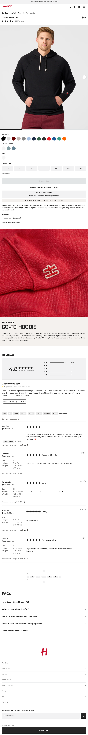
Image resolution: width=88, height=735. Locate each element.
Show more (63, 413)
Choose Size (44, 181)
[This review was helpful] (21, 445)
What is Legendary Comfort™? (16, 609)
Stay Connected (7, 685)
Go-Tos (5, 13)
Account (5, 702)
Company (5, 691)
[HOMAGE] (7, 6)
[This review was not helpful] (25, 445)
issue (23, 413)
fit (10, 413)
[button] (79, 7)
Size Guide (6, 173)
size (4, 413)
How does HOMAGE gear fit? (15, 602)
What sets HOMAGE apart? (15, 631)
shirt (55, 413)
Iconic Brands (6, 680)
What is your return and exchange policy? (22, 623)
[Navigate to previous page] (44, 574)
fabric (16, 413)
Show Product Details (11, 223)
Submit (83, 715)
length (31, 413)
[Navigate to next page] (44, 579)
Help (3, 696)
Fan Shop (5, 663)
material (47, 413)
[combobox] (11, 419)
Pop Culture (6, 668)
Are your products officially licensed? (19, 616)
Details (60, 200)
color (39, 413)
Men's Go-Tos (15, 13)
